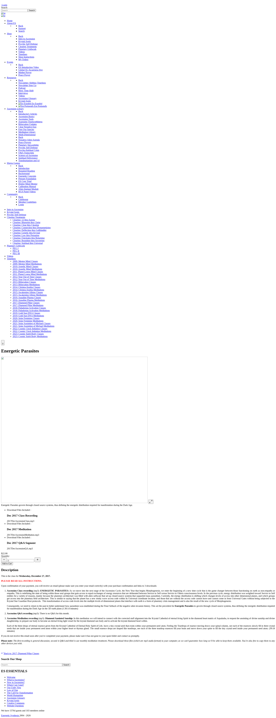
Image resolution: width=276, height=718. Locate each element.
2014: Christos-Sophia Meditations (28, 290)
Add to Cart (7, 564)
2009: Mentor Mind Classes (25, 261)
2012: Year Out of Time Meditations (29, 279)
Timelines (11, 258)
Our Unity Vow (14, 687)
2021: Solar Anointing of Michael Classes (31, 323)
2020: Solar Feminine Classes (26, 318)
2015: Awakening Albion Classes (28, 292)
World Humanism (15, 695)
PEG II (16, 251)
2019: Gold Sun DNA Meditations (28, 315)
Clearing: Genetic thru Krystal (26, 233)
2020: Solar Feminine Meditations (28, 321)
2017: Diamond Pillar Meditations (28, 305)
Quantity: (5, 556)
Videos (10, 256)
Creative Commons (15, 703)
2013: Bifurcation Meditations (26, 284)
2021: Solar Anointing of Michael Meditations (33, 326)
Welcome (11, 677)
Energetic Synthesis (10, 715)
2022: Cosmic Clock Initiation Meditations (32, 331)
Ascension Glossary (16, 698)
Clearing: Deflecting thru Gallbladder (29, 230)
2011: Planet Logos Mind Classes (28, 271)
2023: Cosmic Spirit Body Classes (28, 334)
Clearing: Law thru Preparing (26, 235)
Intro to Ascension (15, 209)
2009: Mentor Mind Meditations (27, 264)
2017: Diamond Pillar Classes (26, 303)
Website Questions (15, 705)
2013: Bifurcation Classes (24, 282)
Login (4, 5)
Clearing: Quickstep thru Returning (29, 238)
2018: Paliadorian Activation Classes (29, 308)
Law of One (12, 690)
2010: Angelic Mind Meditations (27, 269)
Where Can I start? (15, 685)
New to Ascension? (16, 682)
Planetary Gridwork (16, 246)
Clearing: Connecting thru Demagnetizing (32, 227)
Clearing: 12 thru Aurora (24, 220)
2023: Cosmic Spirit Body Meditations (30, 336)
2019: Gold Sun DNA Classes (26, 313)
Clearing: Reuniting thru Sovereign (28, 240)
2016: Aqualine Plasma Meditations (29, 300)
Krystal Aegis (13, 212)
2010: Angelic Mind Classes (25, 266)
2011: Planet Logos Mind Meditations (30, 274)
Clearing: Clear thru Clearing (26, 225)
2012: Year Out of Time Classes (27, 277)
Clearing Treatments (16, 217)
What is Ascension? (16, 680)
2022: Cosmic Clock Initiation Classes (30, 328)
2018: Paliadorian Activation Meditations (31, 310)
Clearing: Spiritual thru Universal (28, 243)
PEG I (15, 248)
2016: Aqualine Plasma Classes (27, 297)
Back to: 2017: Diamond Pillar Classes (21, 653)
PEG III (16, 253)
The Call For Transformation (20, 693)
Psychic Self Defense (16, 214)
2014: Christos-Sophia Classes (26, 287)
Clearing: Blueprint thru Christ (26, 222)
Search (4, 7)
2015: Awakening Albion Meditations (30, 295)
